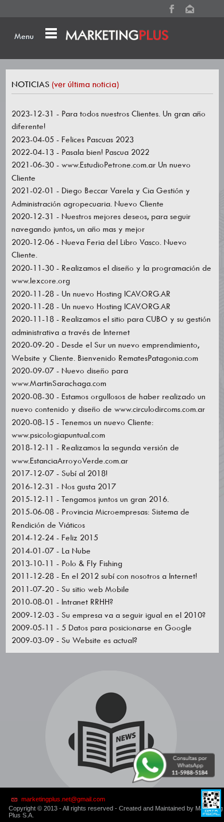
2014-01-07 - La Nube (51, 550)
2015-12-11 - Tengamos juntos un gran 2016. (90, 499)
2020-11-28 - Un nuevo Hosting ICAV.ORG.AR (91, 293)
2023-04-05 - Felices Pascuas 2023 (72, 139)
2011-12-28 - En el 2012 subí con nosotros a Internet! (104, 576)
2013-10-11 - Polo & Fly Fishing (66, 563)
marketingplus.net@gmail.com (63, 799)
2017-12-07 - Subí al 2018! (59, 473)
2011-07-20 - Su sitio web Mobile (70, 589)
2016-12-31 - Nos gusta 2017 (63, 486)
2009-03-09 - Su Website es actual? (74, 640)
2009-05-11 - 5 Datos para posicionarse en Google (101, 627)
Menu (24, 36)
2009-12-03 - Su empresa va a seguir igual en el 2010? (108, 615)
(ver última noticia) (85, 84)
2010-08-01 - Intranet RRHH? (62, 601)
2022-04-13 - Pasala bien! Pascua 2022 (80, 152)
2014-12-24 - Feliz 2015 (54, 537)
